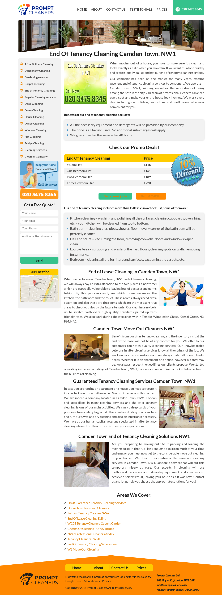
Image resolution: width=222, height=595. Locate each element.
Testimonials (141, 9)
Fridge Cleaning (34, 143)
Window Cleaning (35, 130)
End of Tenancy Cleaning (40, 90)
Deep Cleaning (34, 103)
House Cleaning (34, 116)
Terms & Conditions (88, 580)
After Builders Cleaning (39, 64)
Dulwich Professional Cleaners (88, 508)
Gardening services (37, 77)
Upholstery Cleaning (37, 70)
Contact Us (115, 9)
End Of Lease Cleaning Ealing (86, 518)
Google (69, 580)
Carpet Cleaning (35, 83)
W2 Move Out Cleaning (83, 549)
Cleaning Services (36, 149)
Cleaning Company (36, 156)
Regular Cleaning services (40, 97)
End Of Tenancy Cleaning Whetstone (92, 544)
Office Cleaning (34, 123)
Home (82, 9)
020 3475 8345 (192, 9)
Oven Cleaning (34, 110)
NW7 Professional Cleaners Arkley (90, 534)
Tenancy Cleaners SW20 (83, 539)
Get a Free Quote (115, 196)
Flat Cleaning (33, 136)
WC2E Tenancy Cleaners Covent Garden (94, 523)
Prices (162, 9)
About (96, 9)
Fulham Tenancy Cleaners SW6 (88, 513)
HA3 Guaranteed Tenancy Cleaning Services (96, 503)
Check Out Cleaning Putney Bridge (90, 529)
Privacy (106, 580)
